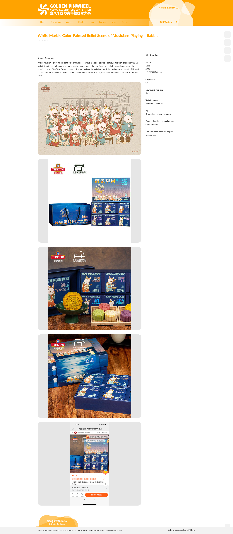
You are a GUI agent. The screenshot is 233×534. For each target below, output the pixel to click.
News (114, 22)
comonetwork (191, 530)
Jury (92, 22)
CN (177, 22)
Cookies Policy (82, 530)
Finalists (81, 22)
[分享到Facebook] (227, 50)
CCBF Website (166, 22)
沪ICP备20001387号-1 (114, 530)
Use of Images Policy (96, 530)
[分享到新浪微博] (227, 42)
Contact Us (126, 22)
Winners (69, 22)
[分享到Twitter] (227, 58)
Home (42, 22)
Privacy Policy (69, 530)
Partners (102, 22)
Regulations (56, 22)
